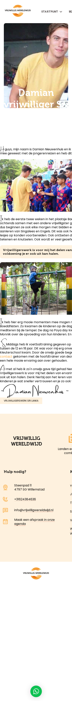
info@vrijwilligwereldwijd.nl (33, 510)
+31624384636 (25, 499)
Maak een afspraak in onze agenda (34, 522)
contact (6, 356)
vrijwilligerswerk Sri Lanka (21, 400)
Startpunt (50, 11)
